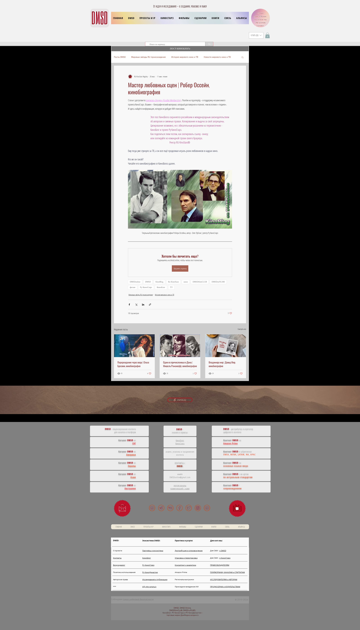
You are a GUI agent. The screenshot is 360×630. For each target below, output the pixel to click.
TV (171, 287)
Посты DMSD (120, 57)
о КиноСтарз (224, 558)
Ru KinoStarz (173, 282)
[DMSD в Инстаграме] (198, 508)
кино (186, 282)
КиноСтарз (180, 443)
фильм (132, 287)
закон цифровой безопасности (138, 599)
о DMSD (222, 550)
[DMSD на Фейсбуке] (179, 508)
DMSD (148, 282)
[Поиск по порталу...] (209, 44)
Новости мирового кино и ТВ (217, 57)
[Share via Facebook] (129, 304)
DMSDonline (135, 282)
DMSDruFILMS (218, 282)
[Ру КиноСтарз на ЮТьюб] (207, 508)
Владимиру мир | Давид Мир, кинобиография (222, 364)
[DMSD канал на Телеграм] (161, 508)
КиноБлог (161, 287)
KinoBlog (159, 282)
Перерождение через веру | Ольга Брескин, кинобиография (133, 364)
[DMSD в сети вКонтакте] (170, 508)
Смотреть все (242, 329)
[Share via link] (150, 304)
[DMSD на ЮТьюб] (152, 508)
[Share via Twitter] (136, 304)
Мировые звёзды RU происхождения (148, 57)
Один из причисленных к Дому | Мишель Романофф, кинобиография (180, 364)
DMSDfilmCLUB (200, 282)
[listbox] (256, 35)
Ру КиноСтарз (146, 287)
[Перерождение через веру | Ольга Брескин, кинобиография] (134, 345)
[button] (147, 18)
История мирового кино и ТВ (184, 57)
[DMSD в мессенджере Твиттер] (188, 508)
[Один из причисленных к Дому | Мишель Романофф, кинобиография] (180, 345)
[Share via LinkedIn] (143, 304)
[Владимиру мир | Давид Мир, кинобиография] (225, 345)
